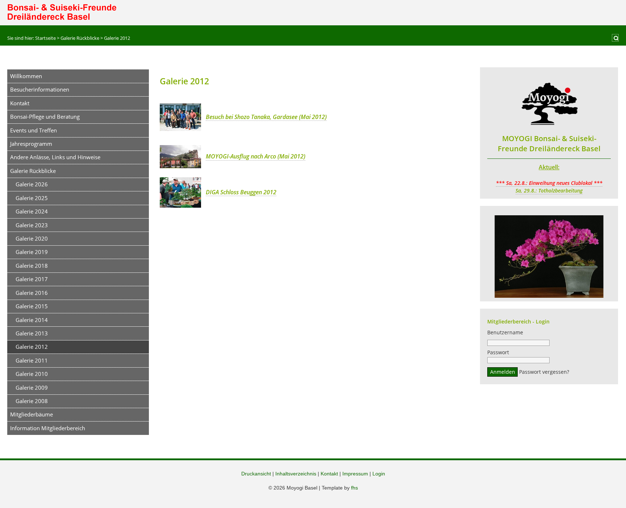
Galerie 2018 (32, 265)
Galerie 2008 (32, 401)
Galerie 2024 (32, 211)
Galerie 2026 (32, 184)
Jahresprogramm (31, 143)
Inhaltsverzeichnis (295, 474)
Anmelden (502, 372)
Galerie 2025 (32, 198)
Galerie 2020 (32, 238)
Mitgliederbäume (31, 414)
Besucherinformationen (39, 89)
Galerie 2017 (32, 279)
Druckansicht (256, 474)
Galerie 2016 (32, 292)
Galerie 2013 (32, 333)
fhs (354, 488)
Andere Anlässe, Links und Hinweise (55, 157)
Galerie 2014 (32, 319)
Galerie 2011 (32, 360)
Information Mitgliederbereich (47, 428)
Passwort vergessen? (544, 372)
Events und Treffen (33, 130)
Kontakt (19, 103)
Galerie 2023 (32, 225)
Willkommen (26, 76)
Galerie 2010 (32, 373)
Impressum (355, 474)
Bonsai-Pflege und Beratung (45, 116)
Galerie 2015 (32, 306)
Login (378, 474)
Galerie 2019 (32, 251)
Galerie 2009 (32, 387)
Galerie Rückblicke (33, 170)
